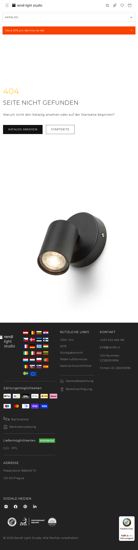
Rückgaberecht (71, 352)
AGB (63, 346)
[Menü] (133, 518)
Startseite (60, 129)
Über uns (67, 339)
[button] (7, 5)
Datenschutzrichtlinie (76, 365)
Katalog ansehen (22, 129)
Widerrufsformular (74, 359)
